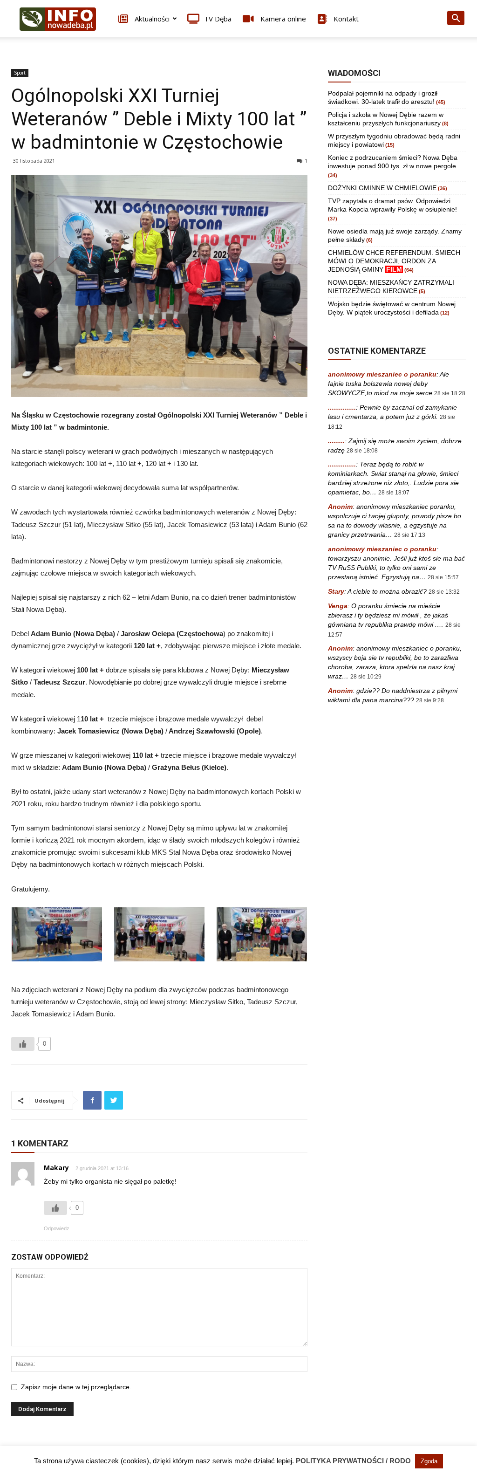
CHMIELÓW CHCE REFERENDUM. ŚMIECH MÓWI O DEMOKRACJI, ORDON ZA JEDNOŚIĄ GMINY (394, 261)
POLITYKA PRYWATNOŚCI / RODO (353, 1461)
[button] (455, 19)
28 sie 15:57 (443, 577)
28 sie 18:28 (449, 393)
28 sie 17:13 (409, 535)
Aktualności (151, 18)
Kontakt (345, 18)
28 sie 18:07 (393, 492)
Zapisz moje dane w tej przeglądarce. (76, 1387)
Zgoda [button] (429, 1461)
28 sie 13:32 (444, 592)
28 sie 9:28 (430, 700)
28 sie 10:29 (366, 676)
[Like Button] (22, 1044)
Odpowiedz (56, 1228)
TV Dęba (218, 18)
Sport (20, 72)
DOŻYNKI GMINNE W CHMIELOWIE (382, 188)
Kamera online (282, 18)
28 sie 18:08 (362, 450)
